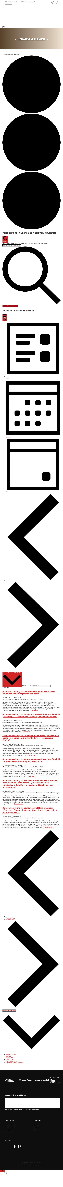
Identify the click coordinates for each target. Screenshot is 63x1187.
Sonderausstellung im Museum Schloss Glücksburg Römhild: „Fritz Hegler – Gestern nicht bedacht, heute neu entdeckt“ (31, 715)
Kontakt (35, 1127)
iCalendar (9, 1056)
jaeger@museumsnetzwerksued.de (35, 1080)
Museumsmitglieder (10, 1127)
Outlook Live (9, 1059)
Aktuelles (32, 1)
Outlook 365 (9, 1058)
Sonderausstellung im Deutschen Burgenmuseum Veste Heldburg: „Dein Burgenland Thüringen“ (28, 692)
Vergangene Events (11, 1)
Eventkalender (8, 1129)
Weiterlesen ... (35, 710)
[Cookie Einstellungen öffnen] (12, 1186)
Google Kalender (11, 1054)
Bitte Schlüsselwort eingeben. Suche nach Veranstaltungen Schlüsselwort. (25, 243)
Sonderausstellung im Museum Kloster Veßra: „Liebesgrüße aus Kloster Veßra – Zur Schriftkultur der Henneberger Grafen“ (30, 738)
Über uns (36, 1125)
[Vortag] (33, 580)
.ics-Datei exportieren (12, 1061)
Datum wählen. (27, 685)
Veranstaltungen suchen (10, 306)
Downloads (8, 4)
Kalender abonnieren (9, 1010)
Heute (4, 671)
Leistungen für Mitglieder (11, 1125)
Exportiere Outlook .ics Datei (14, 1062)
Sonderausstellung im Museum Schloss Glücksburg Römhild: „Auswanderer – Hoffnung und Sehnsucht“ (31, 760)
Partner (23, 1)
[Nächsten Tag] (33, 668)
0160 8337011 (10, 1080)
